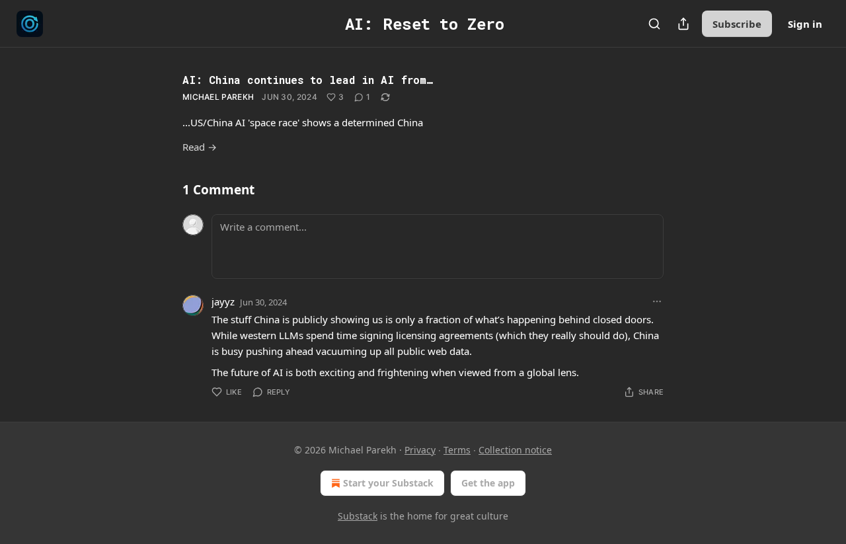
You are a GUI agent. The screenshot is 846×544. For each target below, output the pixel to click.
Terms (457, 450)
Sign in (805, 23)
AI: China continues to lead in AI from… (307, 80)
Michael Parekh (218, 97)
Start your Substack (388, 483)
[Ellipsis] (657, 301)
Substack (357, 516)
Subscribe (736, 23)
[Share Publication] (683, 24)
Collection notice (515, 450)
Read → (199, 146)
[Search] (654, 24)
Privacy (420, 450)
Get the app (488, 483)
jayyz (223, 301)
